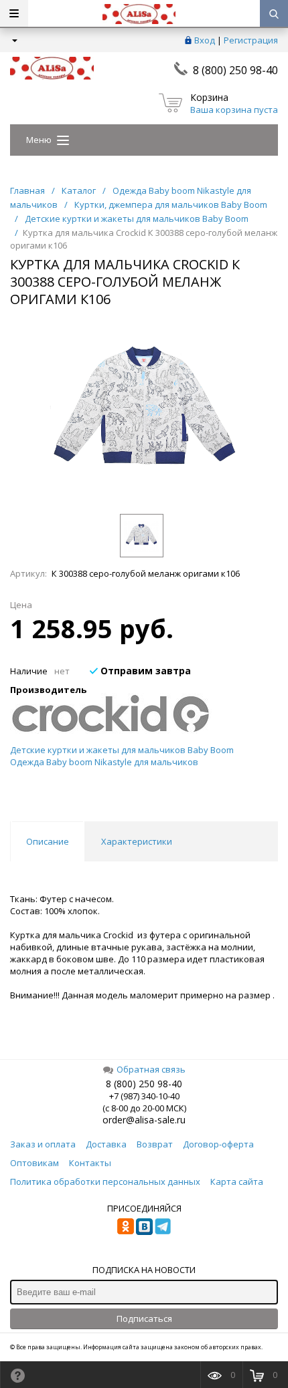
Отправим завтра (144, 670)
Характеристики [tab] (136, 841)
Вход (204, 40)
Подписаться (144, 1318)
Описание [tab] (47, 841)
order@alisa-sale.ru (144, 1119)
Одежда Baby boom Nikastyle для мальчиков (104, 762)
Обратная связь (151, 1069)
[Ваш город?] (13, 40)
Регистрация (251, 40)
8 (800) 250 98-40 (235, 70)
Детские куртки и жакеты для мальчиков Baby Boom (122, 750)
